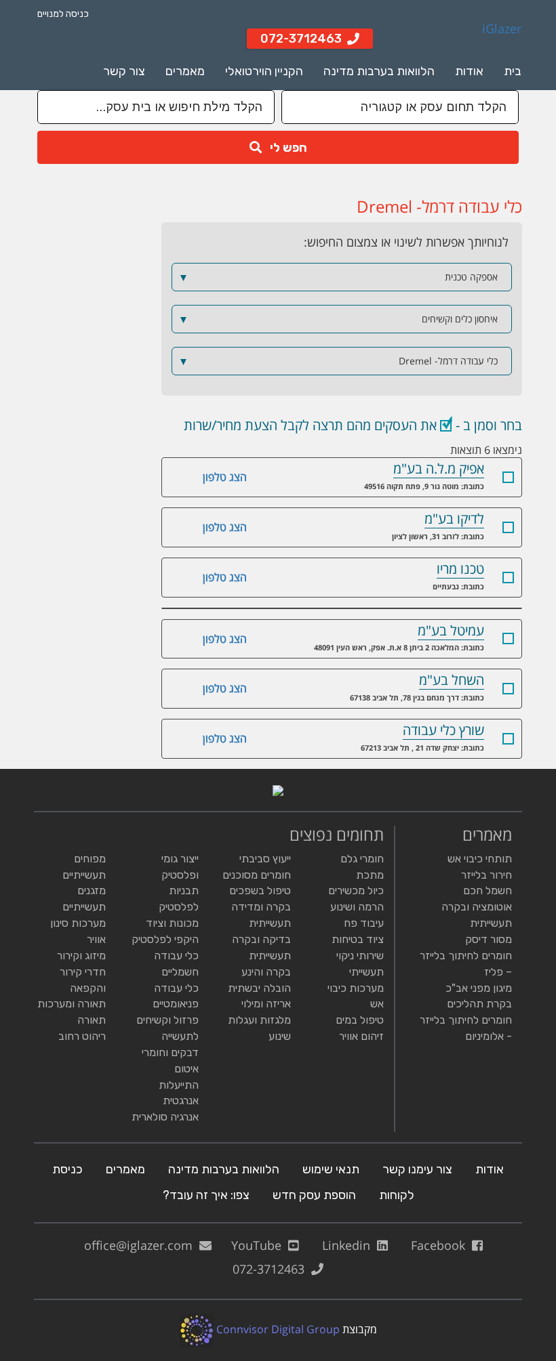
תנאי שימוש (330, 1169)
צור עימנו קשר (417, 1169)
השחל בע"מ (451, 680)
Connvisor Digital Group (277, 1329)
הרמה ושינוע (357, 906)
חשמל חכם (487, 890)
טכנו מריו (460, 569)
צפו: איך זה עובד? (206, 1195)
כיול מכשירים (356, 890)
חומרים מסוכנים (256, 874)
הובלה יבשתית (259, 988)
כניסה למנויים (63, 14)
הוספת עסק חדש (314, 1195)
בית (512, 71)
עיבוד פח (364, 923)
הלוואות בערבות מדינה (379, 71)
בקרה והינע (266, 971)
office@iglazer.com (141, 1245)
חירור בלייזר (486, 874)
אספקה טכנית (338, 277)
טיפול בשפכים (260, 890)
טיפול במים (360, 1019)
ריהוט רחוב (82, 1036)
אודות (469, 71)
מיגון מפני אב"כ (478, 988)
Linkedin (349, 1245)
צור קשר (124, 71)
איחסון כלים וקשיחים (338, 319)
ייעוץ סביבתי (265, 858)
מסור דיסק (488, 939)
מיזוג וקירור (81, 955)
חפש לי (284, 147)
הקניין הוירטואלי (264, 71)
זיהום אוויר (361, 1036)
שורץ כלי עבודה (443, 730)
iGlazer (501, 29)
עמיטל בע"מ (451, 630)
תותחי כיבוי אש (480, 858)
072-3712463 (272, 1269)
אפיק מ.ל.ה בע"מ (438, 468)
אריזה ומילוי (266, 1003)
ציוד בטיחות (358, 939)
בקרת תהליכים (479, 1003)
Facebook (441, 1245)
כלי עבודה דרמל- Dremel (338, 361)
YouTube (259, 1245)
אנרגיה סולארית (165, 1116)
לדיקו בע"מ (454, 518)
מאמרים (185, 71)
